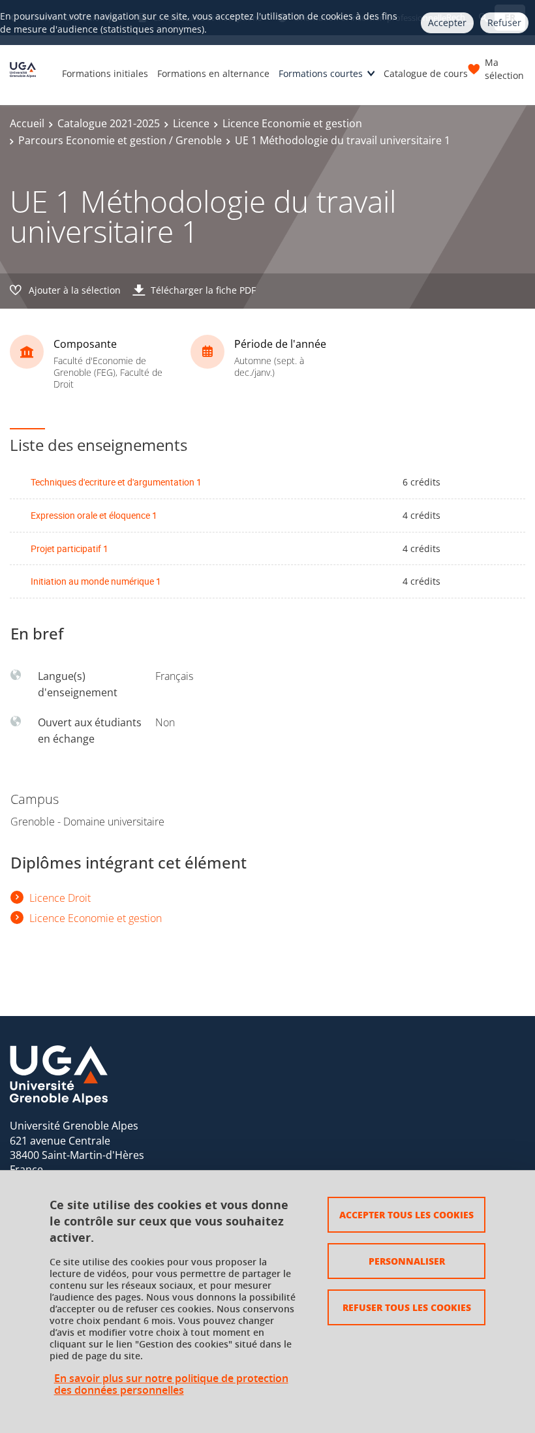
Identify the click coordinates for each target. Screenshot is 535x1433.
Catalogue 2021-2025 (108, 123)
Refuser (504, 22)
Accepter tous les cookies (406, 1214)
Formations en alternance (213, 73)
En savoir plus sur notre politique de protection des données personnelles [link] (171, 1384)
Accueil (27, 123)
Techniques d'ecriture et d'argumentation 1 (116, 482)
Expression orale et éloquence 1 (94, 515)
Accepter (447, 22)
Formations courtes (321, 73)
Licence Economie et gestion (292, 123)
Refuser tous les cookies (407, 1307)
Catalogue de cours (426, 73)
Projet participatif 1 (69, 548)
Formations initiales (105, 73)
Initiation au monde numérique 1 (96, 581)
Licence (191, 123)
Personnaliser (407, 1260)
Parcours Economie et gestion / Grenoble (120, 140)
